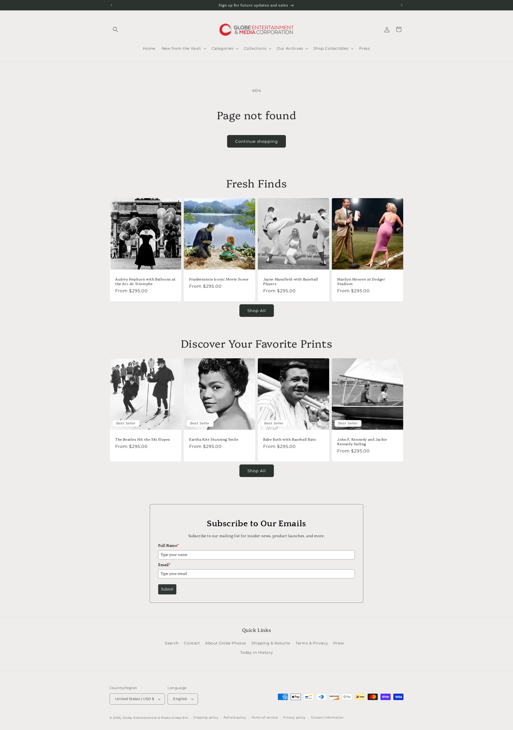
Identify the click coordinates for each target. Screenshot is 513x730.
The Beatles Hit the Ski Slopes (142, 439)
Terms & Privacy (312, 643)
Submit (167, 589)
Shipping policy (206, 717)
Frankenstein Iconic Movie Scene (219, 279)
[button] (115, 29)
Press (338, 643)
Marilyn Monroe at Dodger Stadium (361, 281)
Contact (192, 643)
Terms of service (264, 717)
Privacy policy (294, 717)
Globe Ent (180, 718)
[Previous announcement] (111, 5)
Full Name (168, 546)
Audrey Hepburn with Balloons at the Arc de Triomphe (145, 281)
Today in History (256, 652)
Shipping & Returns (270, 643)
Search (172, 643)
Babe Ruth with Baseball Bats (289, 439)
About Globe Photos (225, 643)
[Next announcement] (401, 5)
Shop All (256, 310)
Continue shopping (256, 141)
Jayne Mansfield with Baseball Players (290, 281)
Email (164, 565)
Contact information (327, 717)
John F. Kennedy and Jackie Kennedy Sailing (362, 441)
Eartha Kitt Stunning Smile (214, 439)
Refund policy (235, 717)
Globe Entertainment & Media (147, 718)
